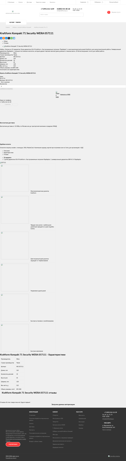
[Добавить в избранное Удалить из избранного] (15, 104)
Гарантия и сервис (41, 2)
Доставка (29, 2)
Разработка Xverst (11, 458)
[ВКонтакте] (1, 38)
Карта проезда (106, 429)
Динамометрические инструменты (62, 441)
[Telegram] (14, 38)
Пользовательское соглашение (37, 433)
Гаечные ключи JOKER (59, 425)
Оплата (20, 2)
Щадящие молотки (58, 447)
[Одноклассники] (4, 38)
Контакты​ (52, 2)
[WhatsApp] (11, 38)
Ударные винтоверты (58, 444)
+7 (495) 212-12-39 (5, 102)
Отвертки (55, 415)
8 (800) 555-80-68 (63, 9)
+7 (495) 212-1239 (47, 9)
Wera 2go (55, 434)
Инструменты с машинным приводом (63, 437)
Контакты (32, 430)
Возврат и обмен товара (35, 441)
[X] (9, 38)
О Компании (11, 2)
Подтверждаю (13, 444)
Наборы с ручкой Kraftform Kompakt (22, 27)
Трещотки (55, 421)
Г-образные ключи (58, 428)
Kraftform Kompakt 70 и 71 (41, 27)
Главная (8, 27)
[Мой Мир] (6, 38)
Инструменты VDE (58, 418)
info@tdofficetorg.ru (62, 10)
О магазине (32, 415)
